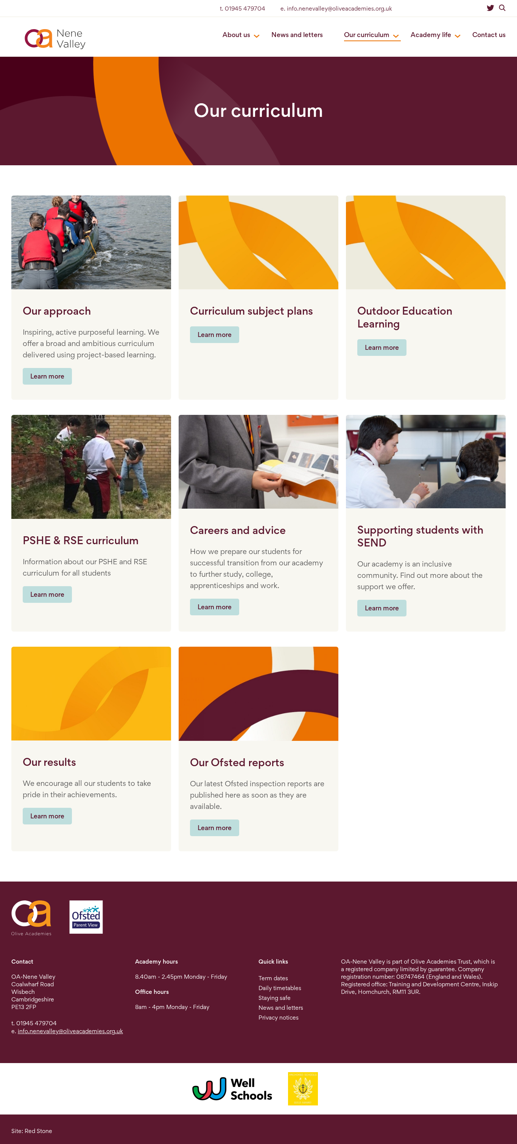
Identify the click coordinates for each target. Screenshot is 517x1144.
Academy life (431, 35)
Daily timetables (279, 988)
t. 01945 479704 (242, 8)
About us (236, 35)
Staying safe (274, 997)
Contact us (489, 35)
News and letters (297, 35)
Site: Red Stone (31, 1131)
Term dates (273, 978)
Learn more (47, 376)
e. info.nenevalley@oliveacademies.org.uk (336, 8)
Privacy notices (278, 1017)
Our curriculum (366, 35)
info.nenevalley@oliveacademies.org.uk (70, 1031)
